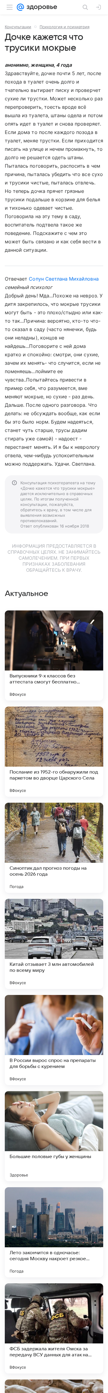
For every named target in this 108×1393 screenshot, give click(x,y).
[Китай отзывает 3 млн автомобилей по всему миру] (54, 944)
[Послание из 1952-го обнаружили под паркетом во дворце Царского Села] (54, 752)
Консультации (18, 26)
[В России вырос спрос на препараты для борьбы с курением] (54, 1040)
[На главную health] (40, 7)
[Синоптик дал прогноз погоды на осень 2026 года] (54, 848)
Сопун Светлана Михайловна (63, 279)
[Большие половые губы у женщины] (54, 1136)
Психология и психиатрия (64, 26)
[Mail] (20, 7)
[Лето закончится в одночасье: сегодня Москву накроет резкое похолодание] (54, 1232)
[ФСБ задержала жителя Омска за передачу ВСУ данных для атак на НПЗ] (54, 1328)
